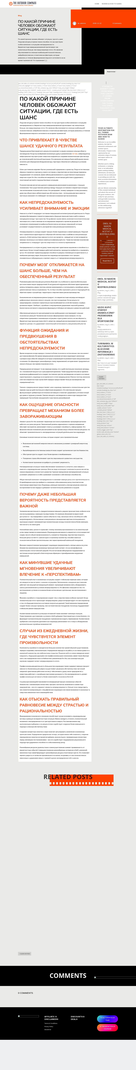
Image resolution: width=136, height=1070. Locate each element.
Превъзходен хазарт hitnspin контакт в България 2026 (50, 874)
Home (97, 4)
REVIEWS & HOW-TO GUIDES (112, 4)
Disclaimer (47, 1029)
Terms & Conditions (50, 1023)
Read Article (111, 71)
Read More (107, 261)
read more (24, 810)
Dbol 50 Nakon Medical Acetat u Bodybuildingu (107, 230)
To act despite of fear (107, 1019)
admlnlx (83, 23)
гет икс (75, 154)
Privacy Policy (48, 1026)
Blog (20, 15)
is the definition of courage (107, 1028)
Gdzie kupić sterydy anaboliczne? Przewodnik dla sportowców (106, 314)
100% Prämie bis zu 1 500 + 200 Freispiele (42, 900)
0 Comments (117, 23)
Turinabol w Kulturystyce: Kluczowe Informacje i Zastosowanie (106, 349)
